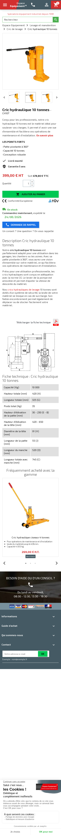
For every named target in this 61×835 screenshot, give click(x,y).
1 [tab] (25, 563)
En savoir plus (44, 135)
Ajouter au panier (30, 194)
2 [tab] (30, 563)
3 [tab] (35, 563)
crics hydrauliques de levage (24, 289)
